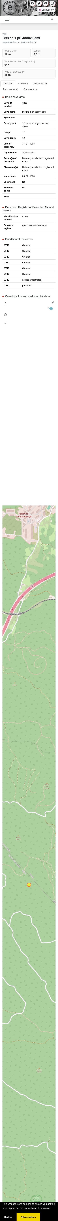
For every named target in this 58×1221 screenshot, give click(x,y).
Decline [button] (8, 1217)
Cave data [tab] (8, 83)
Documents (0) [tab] (40, 83)
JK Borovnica (28, 152)
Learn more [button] (44, 1208)
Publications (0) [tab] (10, 89)
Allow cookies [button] (28, 1217)
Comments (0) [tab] (31, 89)
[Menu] (5, 323)
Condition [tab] (23, 83)
